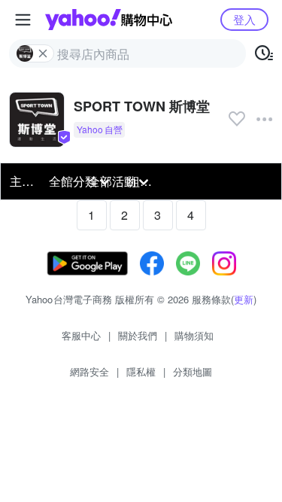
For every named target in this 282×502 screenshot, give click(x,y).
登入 (244, 19)
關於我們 (137, 335)
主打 (22, 181)
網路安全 (89, 371)
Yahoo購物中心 (108, 19)
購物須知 (194, 335)
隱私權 (141, 371)
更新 (243, 299)
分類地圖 (192, 371)
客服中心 (81, 335)
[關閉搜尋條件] (43, 53)
